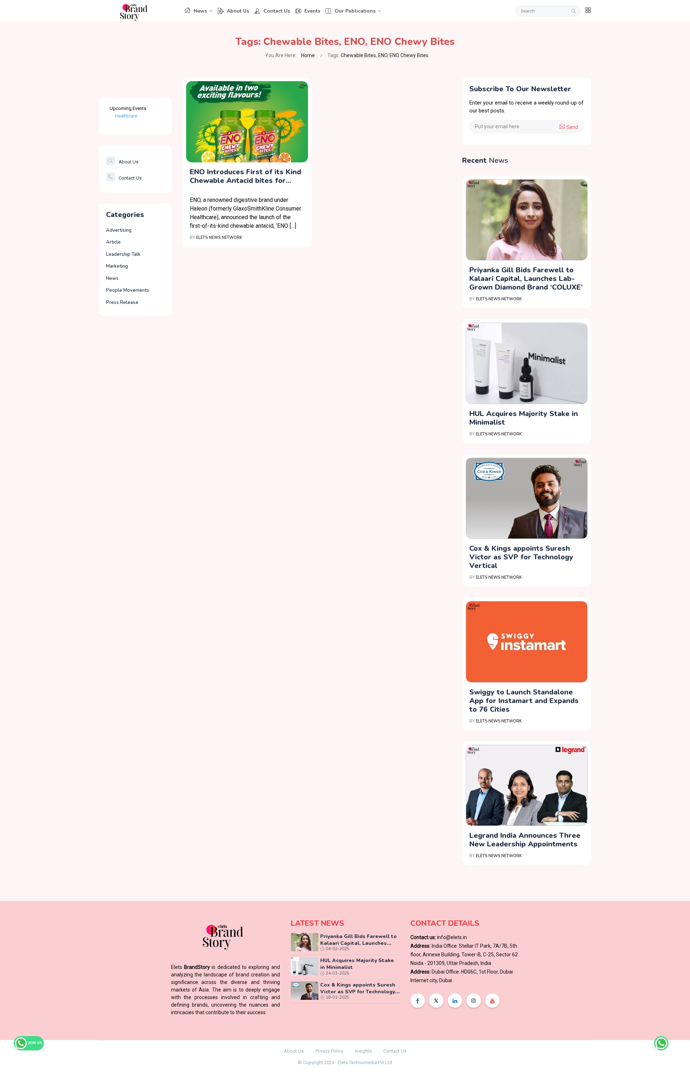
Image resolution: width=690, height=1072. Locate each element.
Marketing (117, 266)
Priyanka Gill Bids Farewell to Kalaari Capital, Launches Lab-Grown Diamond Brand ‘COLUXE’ (526, 278)
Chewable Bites (301, 41)
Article (113, 242)
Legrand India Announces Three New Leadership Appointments (524, 840)
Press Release (122, 302)
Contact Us (276, 11)
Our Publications (355, 11)
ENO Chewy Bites (412, 41)
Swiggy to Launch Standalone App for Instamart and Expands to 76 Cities (524, 700)
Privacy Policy (329, 1051)
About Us (238, 11)
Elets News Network (219, 237)
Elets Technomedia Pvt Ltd (365, 1062)
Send (571, 127)
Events (312, 11)
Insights (363, 1051)
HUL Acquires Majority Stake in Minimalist (523, 418)
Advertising (119, 230)
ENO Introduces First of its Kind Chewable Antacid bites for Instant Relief (245, 176)
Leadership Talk (123, 254)
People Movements (127, 290)
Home (308, 55)
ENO (354, 41)
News (200, 11)
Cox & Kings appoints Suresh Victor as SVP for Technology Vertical (521, 557)
